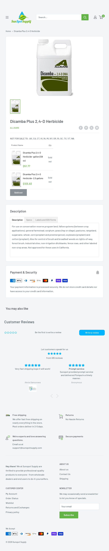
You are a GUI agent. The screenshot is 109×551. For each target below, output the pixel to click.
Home (8, 31)
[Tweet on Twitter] (92, 127)
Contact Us (64, 474)
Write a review (92, 332)
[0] (101, 17)
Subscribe (69, 515)
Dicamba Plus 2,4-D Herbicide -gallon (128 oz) (33, 156)
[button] (52, 396)
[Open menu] (7, 17)
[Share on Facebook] (81, 127)
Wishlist (10, 503)
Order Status (12, 498)
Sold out (18, 192)
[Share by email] (97, 127)
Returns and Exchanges (17, 507)
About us (63, 469)
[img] (54, 353)
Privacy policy (12, 512)
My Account (11, 493)
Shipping (63, 478)
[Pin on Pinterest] (86, 127)
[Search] (85, 17)
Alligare (14, 128)
